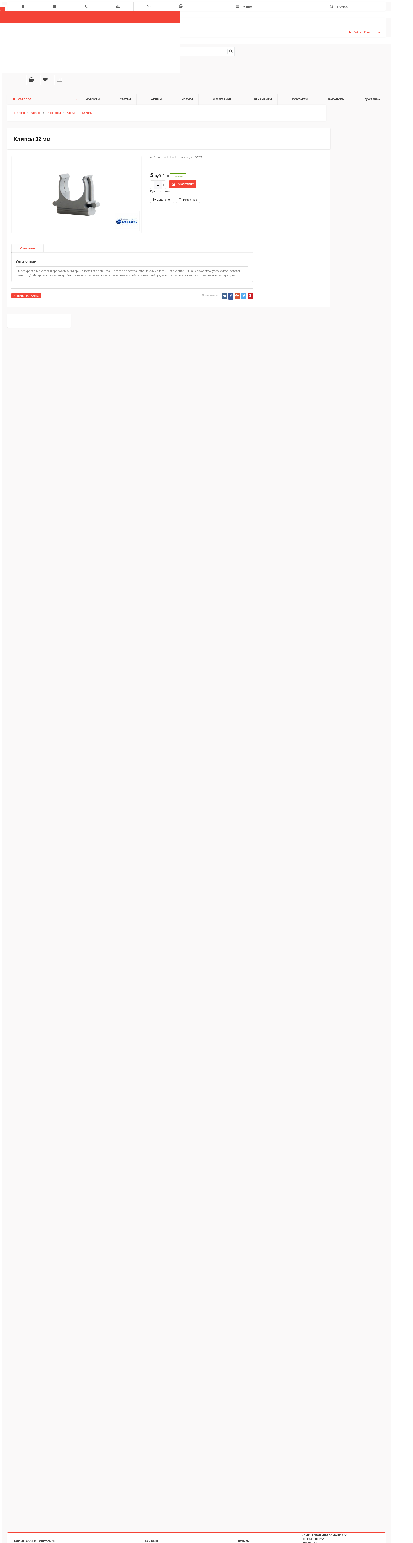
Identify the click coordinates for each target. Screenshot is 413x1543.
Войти (357, 32)
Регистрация (372, 32)
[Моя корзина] (31, 80)
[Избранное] (45, 80)
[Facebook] (230, 296)
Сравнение (163, 199)
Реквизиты (263, 99)
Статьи (125, 99)
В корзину (185, 184)
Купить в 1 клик (160, 191)
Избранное (190, 199)
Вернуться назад (28, 295)
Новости (93, 99)
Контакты (300, 99)
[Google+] (237, 296)
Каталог (24, 99)
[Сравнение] (59, 80)
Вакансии (336, 99)
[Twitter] (243, 296)
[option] (76, 212)
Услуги (187, 99)
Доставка (372, 99)
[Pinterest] (250, 296)
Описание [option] (27, 248)
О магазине (222, 99)
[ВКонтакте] (224, 296)
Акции (156, 99)
